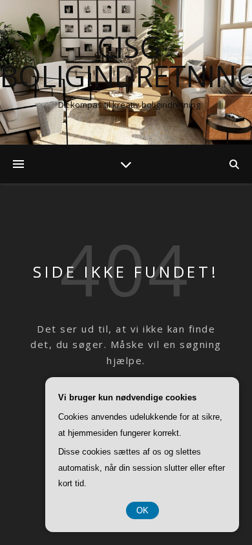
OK (142, 510)
